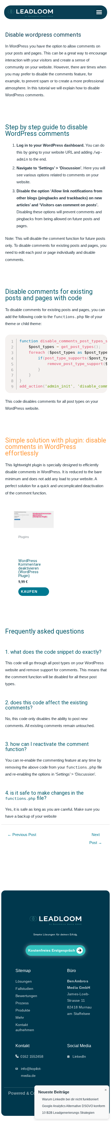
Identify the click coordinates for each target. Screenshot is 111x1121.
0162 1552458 (31, 1056)
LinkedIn (79, 1056)
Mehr (19, 1017)
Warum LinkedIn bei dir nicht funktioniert (70, 1099)
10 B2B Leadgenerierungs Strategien (68, 1113)
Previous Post (21, 835)
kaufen (29, 591)
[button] (99, 12)
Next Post (95, 836)
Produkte (22, 1010)
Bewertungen (26, 996)
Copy (100, 339)
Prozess (22, 1003)
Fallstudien (24, 988)
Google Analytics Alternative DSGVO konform (73, 1106)
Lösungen (23, 981)
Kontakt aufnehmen (24, 1027)
